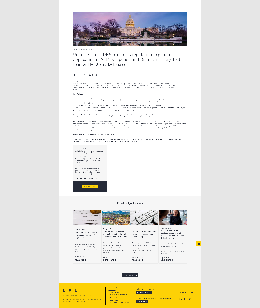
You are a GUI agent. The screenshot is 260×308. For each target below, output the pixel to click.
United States (90, 49)
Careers (84, 16)
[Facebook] (184, 299)
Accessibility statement (119, 303)
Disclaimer (113, 300)
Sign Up (141, 301)
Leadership (86, 5)
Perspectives (118, 5)
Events (115, 12)
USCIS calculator (120, 16)
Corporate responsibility (92, 8)
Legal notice (114, 297)
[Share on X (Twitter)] (96, 75)
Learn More (143, 292)
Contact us (113, 287)
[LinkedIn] (180, 299)
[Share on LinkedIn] (90, 75)
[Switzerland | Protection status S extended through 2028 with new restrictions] (115, 217)
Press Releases (79, 166)
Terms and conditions (118, 295)
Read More (80, 260)
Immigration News (79, 49)
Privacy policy (115, 292)
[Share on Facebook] (93, 75)
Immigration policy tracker (124, 8)
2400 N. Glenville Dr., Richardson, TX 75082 (78, 295)
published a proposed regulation (121, 83)
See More (129, 275)
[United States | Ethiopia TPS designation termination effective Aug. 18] (144, 217)
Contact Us (89, 186)
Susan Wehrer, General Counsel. (74, 302)
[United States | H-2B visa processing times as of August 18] (87, 217)
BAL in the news (88, 12)
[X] (189, 299)
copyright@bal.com (130, 141)
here (135, 110)
